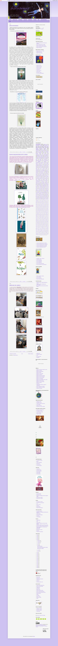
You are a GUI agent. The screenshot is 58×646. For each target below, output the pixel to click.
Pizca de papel (39, 504)
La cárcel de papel (39, 465)
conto (46, 169)
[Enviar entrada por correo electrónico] (27, 281)
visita (46, 174)
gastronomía (44, 223)
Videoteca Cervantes (39, 388)
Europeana (38, 515)
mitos (39, 226)
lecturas (47, 178)
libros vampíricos (38, 179)
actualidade (37, 165)
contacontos (43, 169)
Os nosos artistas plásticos (40, 73)
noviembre (38, 541)
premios (45, 153)
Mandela (37, 207)
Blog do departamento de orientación (42, 46)
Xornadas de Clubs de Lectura (39, 211)
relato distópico (40, 231)
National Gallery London (40, 590)
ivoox (37, 355)
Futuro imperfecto (42, 203)
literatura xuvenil (46, 146)
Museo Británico (39, 593)
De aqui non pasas (39, 610)
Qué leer (38, 505)
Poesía (35, 19)
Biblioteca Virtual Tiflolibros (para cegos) (42, 379)
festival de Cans (43, 222)
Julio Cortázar (42, 206)
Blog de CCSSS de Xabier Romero (41, 45)
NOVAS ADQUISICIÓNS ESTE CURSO (18, 154)
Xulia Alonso (38, 212)
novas (36, 173)
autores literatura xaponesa (41, 188)
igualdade (39, 161)
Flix (38, 203)
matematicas (46, 180)
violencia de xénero (38, 151)
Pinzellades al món (39, 402)
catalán (42, 216)
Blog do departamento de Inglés (41, 44)
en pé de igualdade (42, 170)
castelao (40, 216)
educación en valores (40, 156)
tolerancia (43, 232)
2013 (37, 561)
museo (44, 226)
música (43, 149)
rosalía (45, 173)
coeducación (40, 166)
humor (47, 171)
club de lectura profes (43, 168)
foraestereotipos (38, 223)
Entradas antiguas (30, 353)
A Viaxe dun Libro (39, 70)
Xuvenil (25, 19)
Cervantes (37, 175)
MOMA (37, 594)
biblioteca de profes (38, 190)
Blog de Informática (39, 47)
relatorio (38, 198)
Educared (38, 530)
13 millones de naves (39, 460)
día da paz (43, 158)
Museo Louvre (38, 596)
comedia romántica (41, 217)
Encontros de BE (44, 202)
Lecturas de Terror (39, 259)
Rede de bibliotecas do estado (41, 387)
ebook (36, 221)
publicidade (46, 230)
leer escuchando (39, 356)
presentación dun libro (42, 230)
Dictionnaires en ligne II (40, 498)
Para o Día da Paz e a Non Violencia (41, 264)
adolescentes (47, 212)
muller (36, 158)
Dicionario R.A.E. (39, 493)
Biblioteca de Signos (39, 370)
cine (40, 146)
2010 (37, 565)
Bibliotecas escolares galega (40, 381)
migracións (37, 226)
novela (46, 149)
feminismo (37, 178)
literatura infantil (45, 179)
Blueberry (40, 184)
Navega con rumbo (39, 608)
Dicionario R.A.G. (39, 494)
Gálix (37, 521)
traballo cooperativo (46, 198)
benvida (47, 189)
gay (47, 223)
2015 (37, 559)
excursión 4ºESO (41, 194)
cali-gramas (47, 190)
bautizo (43, 189)
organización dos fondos (43, 197)
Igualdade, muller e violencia (40, 258)
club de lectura (42, 150)
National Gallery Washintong (40, 585)
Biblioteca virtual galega (40, 378)
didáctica (46, 192)
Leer (37, 503)
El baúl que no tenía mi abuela (41, 406)
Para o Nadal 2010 (39, 262)
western (41, 183)
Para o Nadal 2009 (39, 261)
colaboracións (38, 154)
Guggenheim (38, 587)
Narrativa (30, 19)
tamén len (45, 144)
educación (46, 193)
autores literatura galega (41, 148)
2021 (37, 552)
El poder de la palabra (40, 514)
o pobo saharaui (38, 227)
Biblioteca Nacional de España (41, 375)
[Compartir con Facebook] (30, 281)
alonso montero (46, 213)
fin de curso (47, 222)
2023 (37, 538)
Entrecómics (38, 463)
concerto (37, 218)
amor (46, 150)
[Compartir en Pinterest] (31, 281)
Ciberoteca (38, 383)
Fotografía (43, 185)
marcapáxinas (41, 180)
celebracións (38, 149)
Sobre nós (15, 19)
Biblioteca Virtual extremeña (40, 377)
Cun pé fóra (38, 69)
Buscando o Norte (39, 72)
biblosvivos (41, 624)
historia (40, 159)
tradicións (46, 232)
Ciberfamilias (38, 611)
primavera (45, 161)
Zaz (40, 212)
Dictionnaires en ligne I (40, 497)
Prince (45, 208)
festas (40, 222)
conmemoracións (38, 169)
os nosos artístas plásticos (42, 228)
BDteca (38, 461)
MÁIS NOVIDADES (13, 25)
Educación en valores (39, 529)
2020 (37, 553)
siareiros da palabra (42, 174)
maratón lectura (46, 156)
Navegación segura (39, 609)
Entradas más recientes (13, 353)
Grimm (39, 204)
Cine (10, 21)
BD (38, 19)
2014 (37, 560)
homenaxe (45, 159)
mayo (38, 545)
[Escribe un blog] (29, 281)
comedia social (46, 217)
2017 (37, 557)
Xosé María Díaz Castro (46, 211)
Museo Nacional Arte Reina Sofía (41, 592)
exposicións (37, 150)
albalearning (38, 353)
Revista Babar (38, 506)
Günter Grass (42, 204)
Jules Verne (40, 187)
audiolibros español (39, 354)
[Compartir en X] (30, 281)
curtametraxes (46, 164)
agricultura (38, 213)
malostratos (37, 180)
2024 (37, 537)
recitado (36, 231)
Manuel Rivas (44, 207)
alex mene (41, 213)
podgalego (38, 357)
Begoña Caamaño (40, 199)
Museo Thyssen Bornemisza (40, 591)
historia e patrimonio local (42, 171)
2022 (37, 539)
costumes (40, 218)
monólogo (42, 226)
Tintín (43, 187)
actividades (38, 144)
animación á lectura (39, 145)
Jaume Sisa (39, 206)
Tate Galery (38, 588)
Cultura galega (39, 513)
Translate (42, 28)
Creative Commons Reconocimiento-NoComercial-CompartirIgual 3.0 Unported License (41, 626)
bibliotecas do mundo (42, 165)
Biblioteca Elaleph (39, 372)
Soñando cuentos (39, 401)
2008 (37, 567)
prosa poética (43, 182)
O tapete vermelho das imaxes (41, 403)
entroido (41, 221)
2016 (37, 558)
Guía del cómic (39, 464)
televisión (39, 232)
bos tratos (43, 190)
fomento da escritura (42, 178)
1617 (41, 147)
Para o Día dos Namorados (40, 263)
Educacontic (38, 528)
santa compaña (44, 231)
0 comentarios (24, 281)
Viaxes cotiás (38, 71)
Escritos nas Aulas (39, 67)
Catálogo (20, 19)
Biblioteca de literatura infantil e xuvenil (42, 369)
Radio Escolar (41, 175)
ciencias (45, 216)
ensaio (36, 194)
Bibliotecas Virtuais (39, 382)
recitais (47, 182)
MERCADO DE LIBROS (14, 285)
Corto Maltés (43, 184)
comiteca (40, 158)
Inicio (10, 19)
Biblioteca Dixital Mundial (40, 371)
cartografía (37, 216)
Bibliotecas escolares (40, 155)
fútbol (41, 223)
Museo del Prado (39, 597)
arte (48, 155)
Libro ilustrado (44, 19)
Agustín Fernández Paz (46, 183)
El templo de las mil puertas (40, 502)
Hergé (45, 204)
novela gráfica (37, 197)
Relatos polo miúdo (39, 66)
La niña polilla (38, 404)
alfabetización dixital (38, 160)
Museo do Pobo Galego (40, 586)
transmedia (37, 183)
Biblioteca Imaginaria (39, 374)
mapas (44, 166)
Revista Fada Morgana (40, 507)
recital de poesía (40, 173)
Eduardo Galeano (40, 202)
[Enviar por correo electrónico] (28, 281)
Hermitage (38, 595)
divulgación (37, 170)
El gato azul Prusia (39, 405)
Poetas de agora (39, 68)
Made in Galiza (47, 206)
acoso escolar (43, 212)
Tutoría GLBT (38, 522)
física (44, 194)
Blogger (34, 636)
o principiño (42, 227)
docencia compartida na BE (39, 193)
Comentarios (38, 140)
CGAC (37, 598)
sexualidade (41, 198)
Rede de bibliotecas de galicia (41, 386)
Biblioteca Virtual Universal (40, 380)
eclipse (38, 221)
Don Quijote (39, 185)
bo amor (42, 164)
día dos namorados (46, 151)
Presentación (42, 208)
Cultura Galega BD (39, 462)
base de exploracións (46, 160)
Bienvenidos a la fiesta (40, 501)
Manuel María (40, 207)
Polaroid (38, 208)
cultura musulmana (44, 218)
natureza (47, 226)
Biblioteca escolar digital (40, 373)
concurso (45, 147)
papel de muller (38, 182)
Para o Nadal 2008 (39, 260)
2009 (37, 566)
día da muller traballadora (45, 154)
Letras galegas (39, 516)
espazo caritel (44, 221)
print (48, 197)
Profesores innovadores (40, 531)
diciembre (38, 540)
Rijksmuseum (38, 589)
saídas (45, 155)
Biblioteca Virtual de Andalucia (41, 376)
